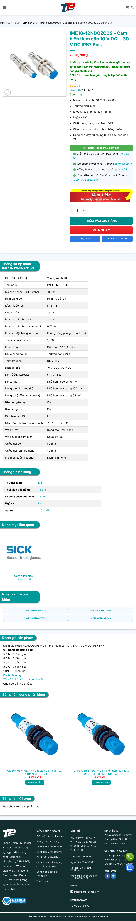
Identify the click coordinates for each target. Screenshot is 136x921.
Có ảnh (40, 679)
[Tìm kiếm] (132, 7)
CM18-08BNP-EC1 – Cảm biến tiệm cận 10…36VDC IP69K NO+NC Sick (101, 772)
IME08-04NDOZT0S (100, 610)
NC (40, 503)
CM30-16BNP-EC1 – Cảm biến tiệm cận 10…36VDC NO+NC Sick (34, 772)
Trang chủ (5, 23)
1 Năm (42, 489)
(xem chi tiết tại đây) (86, 179)
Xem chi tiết (35, 782)
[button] (4, 7)
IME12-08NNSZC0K (100, 618)
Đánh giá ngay (12, 675)
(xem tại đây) (123, 163)
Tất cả (7, 679)
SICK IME (44, 510)
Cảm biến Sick (30, 23)
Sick (40, 482)
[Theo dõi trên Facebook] (107, 876)
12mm (42, 496)
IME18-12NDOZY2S (35, 610)
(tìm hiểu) (121, 169)
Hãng (16, 23)
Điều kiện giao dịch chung (50, 836)
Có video (29, 679)
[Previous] (8, 741)
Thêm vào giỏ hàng (101, 220)
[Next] (128, 741)
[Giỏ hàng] (127, 7)
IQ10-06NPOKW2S (35, 618)
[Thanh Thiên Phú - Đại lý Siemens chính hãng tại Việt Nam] (68, 7)
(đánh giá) (76, 90)
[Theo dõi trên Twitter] (113, 876)
